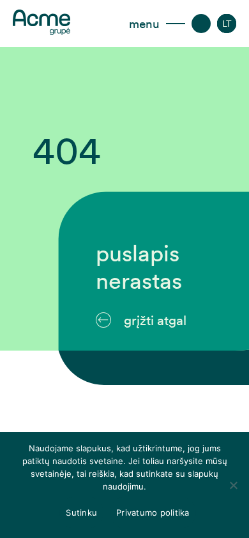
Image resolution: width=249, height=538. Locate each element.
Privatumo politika (153, 512)
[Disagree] (233, 485)
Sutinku (81, 512)
